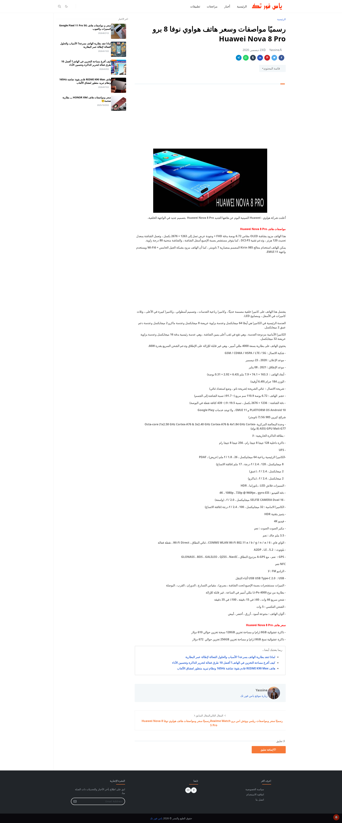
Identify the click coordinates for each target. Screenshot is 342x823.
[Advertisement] (210, 121)
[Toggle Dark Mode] (66, 6)
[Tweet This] (274, 58)
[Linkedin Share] (260, 58)
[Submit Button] (75, 801)
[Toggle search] (59, 6)
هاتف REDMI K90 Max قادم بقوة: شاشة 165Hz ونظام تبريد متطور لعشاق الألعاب (226, 668)
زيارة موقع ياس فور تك (254, 696)
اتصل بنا (260, 799)
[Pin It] (267, 58)
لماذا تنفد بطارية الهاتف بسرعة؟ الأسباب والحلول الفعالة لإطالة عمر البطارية (230, 657)
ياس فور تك (156, 818)
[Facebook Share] (281, 58)
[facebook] (194, 790)
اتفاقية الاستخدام (255, 794)
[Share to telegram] (239, 58)
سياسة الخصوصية (254, 789)
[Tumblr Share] (253, 58)
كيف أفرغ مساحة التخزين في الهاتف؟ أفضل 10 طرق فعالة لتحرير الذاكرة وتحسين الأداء (223, 663)
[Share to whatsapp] (246, 58)
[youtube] (188, 790)
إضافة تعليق (267, 749)
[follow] (72, 6)
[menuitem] (242, 6)
